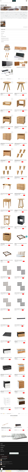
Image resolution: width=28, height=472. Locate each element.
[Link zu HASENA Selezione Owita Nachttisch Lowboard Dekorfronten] (7, 368)
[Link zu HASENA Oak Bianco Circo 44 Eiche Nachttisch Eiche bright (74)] (21, 87)
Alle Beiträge (3, 466)
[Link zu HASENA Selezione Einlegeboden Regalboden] (7, 334)
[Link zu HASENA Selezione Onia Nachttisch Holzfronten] (21, 401)
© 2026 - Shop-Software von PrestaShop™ (14, 469)
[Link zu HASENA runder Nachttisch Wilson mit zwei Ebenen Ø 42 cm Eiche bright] (7, 220)
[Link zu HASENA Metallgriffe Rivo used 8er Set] (7, 302)
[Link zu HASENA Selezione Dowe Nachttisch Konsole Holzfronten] (21, 368)
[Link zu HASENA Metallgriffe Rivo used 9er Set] (7, 286)
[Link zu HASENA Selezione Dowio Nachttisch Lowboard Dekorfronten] (7, 351)
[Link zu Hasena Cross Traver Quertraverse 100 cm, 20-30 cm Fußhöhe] (21, 237)
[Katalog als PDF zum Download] (14, 23)
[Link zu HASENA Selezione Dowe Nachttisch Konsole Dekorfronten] (7, 384)
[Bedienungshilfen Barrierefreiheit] (2, 469)
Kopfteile (2, 33)
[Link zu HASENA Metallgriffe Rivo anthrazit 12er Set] (21, 270)
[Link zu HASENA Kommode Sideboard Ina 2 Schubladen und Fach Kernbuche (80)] (7, 153)
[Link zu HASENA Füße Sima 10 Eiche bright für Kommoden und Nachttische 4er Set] (21, 153)
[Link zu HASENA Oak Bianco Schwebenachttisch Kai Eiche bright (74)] (7, 103)
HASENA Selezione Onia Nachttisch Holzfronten (20, 407)
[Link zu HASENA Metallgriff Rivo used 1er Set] (7, 318)
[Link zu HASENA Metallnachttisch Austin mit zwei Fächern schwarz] (21, 220)
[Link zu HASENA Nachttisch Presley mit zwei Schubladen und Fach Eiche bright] (7, 237)
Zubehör (2, 41)
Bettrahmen (3, 31)
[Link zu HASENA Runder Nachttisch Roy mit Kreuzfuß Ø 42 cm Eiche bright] (21, 203)
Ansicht (2, 413)
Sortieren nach (9, 413)
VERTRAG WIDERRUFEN (4, 456)
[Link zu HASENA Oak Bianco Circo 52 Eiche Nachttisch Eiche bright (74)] (7, 87)
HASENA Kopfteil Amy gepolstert (18, 260)
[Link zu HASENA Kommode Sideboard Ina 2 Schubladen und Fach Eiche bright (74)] (21, 137)
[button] (13, 417)
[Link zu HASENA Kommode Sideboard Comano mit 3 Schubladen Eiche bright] (21, 187)
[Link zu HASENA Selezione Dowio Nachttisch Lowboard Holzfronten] (21, 334)
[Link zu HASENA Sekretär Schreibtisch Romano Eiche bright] (7, 187)
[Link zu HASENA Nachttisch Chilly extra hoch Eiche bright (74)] (7, 203)
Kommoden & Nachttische (20, 67)
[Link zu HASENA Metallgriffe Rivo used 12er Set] (7, 270)
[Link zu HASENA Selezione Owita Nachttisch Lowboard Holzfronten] (21, 351)
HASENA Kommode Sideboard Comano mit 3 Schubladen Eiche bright (20, 193)
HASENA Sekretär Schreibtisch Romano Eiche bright (7, 193)
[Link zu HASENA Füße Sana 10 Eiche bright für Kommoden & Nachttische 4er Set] (7, 170)
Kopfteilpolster (3, 36)
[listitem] (7, 424)
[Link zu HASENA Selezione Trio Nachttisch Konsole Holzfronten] (21, 384)
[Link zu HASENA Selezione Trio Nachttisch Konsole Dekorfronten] (7, 401)
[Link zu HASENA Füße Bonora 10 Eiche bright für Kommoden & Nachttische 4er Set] (21, 170)
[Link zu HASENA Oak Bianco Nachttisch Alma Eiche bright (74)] (21, 103)
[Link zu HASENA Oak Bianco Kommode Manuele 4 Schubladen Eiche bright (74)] (7, 137)
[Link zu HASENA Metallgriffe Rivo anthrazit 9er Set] (21, 286)
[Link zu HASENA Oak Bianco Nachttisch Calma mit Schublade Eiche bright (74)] (7, 120)
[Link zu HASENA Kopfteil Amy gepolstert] (21, 253)
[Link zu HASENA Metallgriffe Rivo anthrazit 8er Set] (21, 302)
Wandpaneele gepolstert (5, 38)
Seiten (19, 413)
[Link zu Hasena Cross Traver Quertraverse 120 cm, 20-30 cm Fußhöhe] (7, 253)
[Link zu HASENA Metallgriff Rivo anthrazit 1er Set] (21, 318)
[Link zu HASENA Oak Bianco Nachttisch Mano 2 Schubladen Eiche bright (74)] (21, 120)
